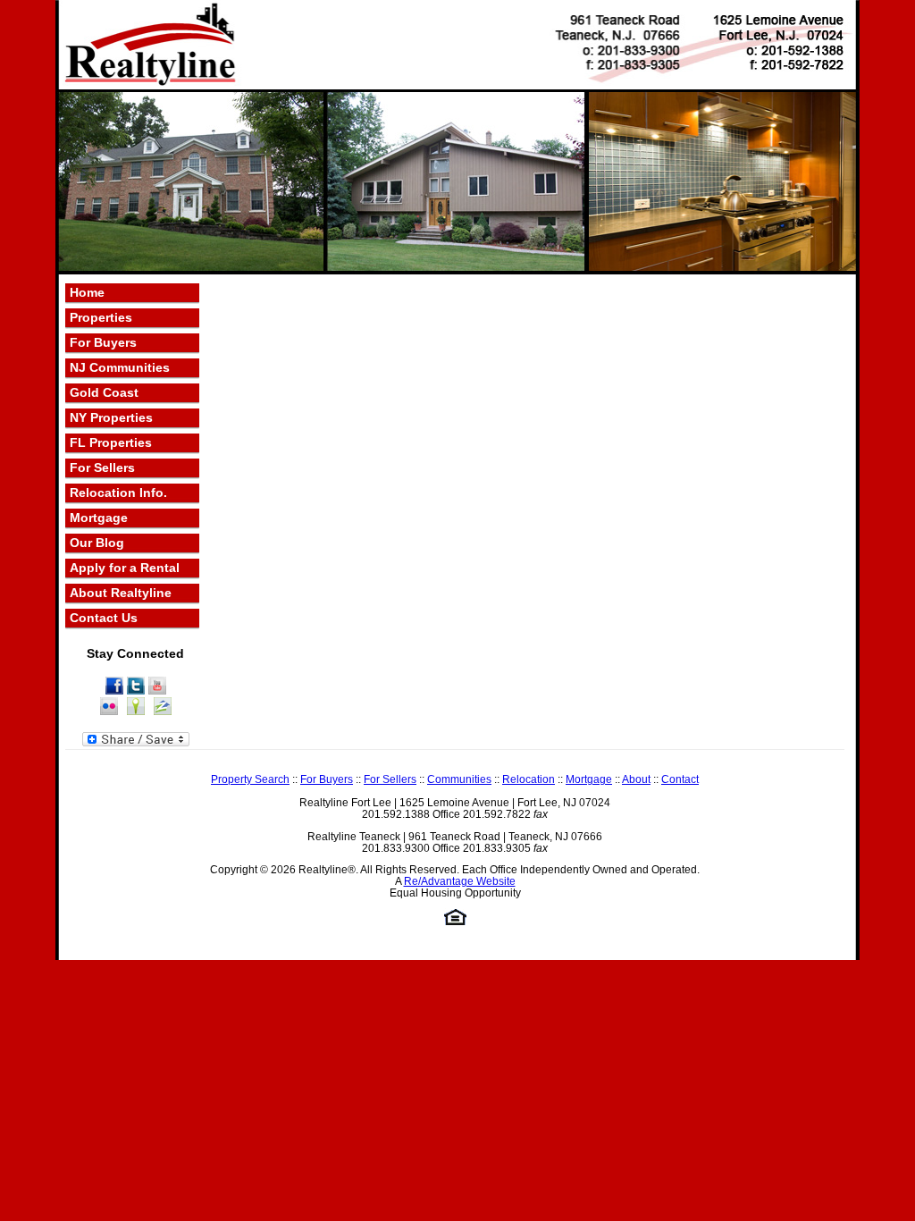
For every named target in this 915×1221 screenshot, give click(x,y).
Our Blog (97, 542)
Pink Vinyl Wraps (274, 981)
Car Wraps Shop (631, 981)
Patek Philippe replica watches (627, 967)
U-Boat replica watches (130, 967)
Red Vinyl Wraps (176, 981)
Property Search (250, 779)
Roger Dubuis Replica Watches (286, 967)
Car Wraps (550, 981)
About (636, 779)
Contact (680, 779)
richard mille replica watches (458, 967)
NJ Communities (120, 367)
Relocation (528, 779)
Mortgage (99, 517)
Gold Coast (104, 392)
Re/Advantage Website (460, 881)
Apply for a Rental (125, 567)
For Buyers (103, 342)
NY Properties (111, 417)
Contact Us (104, 617)
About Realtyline (121, 592)
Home (87, 292)
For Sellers (102, 467)
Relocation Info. (118, 492)
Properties (101, 317)
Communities (459, 779)
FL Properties (111, 442)
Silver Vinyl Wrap (373, 981)
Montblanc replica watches (792, 967)
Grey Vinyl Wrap (470, 981)
